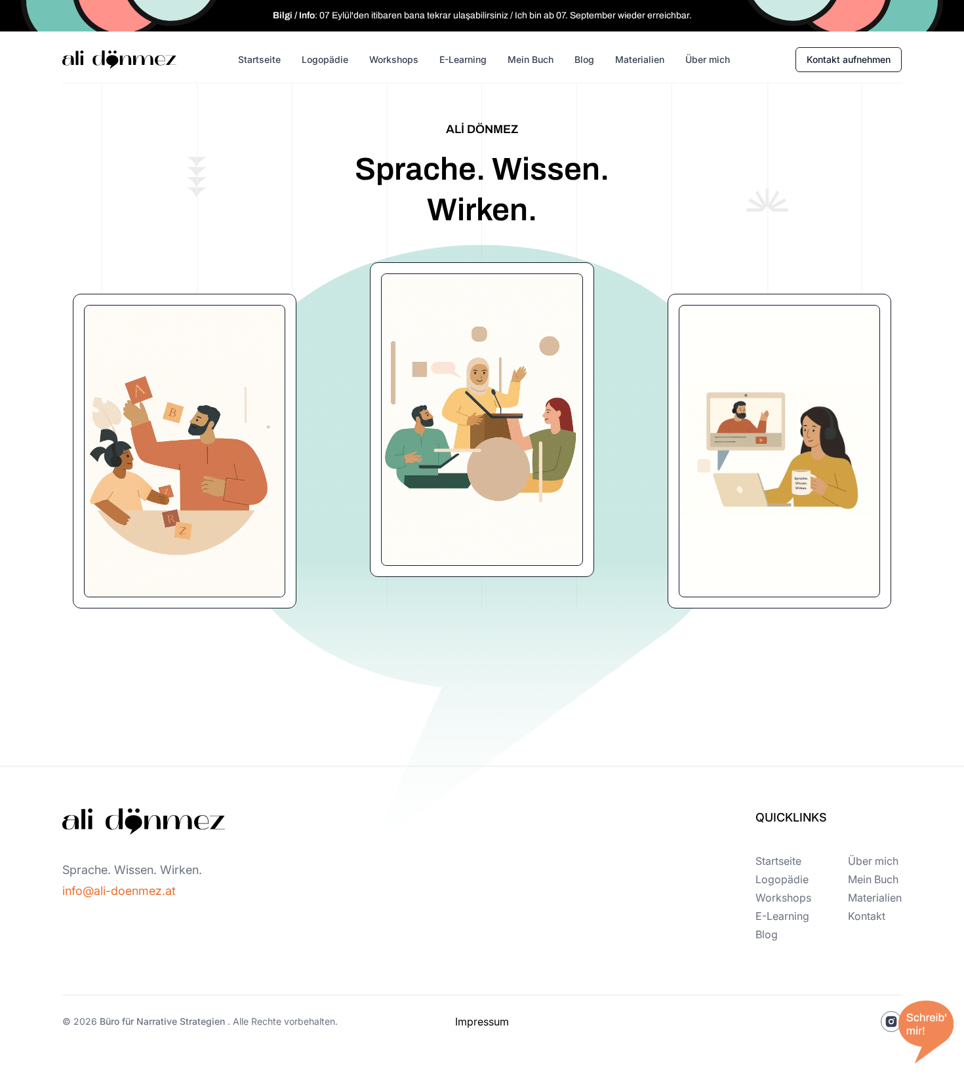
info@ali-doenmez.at (119, 891)
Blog (584, 59)
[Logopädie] (184, 451)
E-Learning (463, 59)
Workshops (393, 59)
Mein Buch (530, 59)
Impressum (482, 1021)
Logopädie (325, 59)
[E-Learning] (779, 451)
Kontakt (866, 916)
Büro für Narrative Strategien (162, 1021)
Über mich (707, 59)
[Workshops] (481, 419)
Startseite (259, 59)
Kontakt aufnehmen (849, 59)
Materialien (639, 59)
